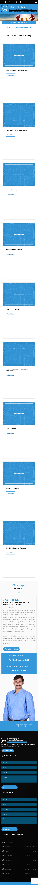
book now (19, 670)
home (10, 27)
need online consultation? (19, 666)
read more (10, 75)
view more (13, 649)
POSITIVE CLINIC (6, 842)
